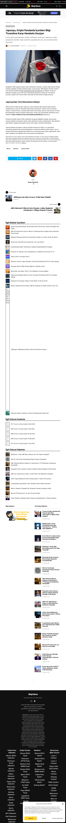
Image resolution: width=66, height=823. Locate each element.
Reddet (44, 818)
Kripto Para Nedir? (39, 776)
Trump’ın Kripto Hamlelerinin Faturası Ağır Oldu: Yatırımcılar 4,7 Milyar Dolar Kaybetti (51, 513)
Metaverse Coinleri (54, 794)
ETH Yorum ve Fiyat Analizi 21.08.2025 (23, 443)
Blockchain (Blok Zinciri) (54, 751)
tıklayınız (24, 143)
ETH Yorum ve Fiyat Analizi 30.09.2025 (23, 424)
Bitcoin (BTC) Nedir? (40, 754)
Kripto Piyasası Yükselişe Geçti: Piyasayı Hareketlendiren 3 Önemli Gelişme (33, 498)
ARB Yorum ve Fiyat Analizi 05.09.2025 (23, 434)
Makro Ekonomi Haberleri (11, 776)
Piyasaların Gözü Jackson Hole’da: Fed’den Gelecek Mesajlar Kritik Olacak (33, 469)
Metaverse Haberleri (12, 820)
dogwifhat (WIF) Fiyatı (25, 797)
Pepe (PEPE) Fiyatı (25, 791)
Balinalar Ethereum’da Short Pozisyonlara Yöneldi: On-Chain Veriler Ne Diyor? (34, 237)
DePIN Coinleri (54, 789)
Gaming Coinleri (54, 778)
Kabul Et (30, 818)
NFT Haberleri (11, 813)
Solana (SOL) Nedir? (40, 760)
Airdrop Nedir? (39, 785)
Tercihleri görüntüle (57, 818)
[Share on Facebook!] (45, 158)
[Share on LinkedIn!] (50, 158)
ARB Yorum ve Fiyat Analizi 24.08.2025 (23, 438)
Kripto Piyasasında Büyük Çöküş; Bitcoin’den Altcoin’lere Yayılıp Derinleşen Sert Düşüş (35, 227)
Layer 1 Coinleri (54, 757)
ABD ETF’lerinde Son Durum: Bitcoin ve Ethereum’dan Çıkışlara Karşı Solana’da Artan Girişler (35, 232)
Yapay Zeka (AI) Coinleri (53, 767)
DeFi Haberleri (11, 816)
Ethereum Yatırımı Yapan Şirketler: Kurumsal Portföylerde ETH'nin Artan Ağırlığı (35, 261)
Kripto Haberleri (16, 22)
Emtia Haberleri (11, 804)
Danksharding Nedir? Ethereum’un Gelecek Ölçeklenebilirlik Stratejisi (31, 247)
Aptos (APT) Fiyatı (25, 776)
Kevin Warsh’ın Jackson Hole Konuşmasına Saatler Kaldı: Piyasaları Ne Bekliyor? (51, 537)
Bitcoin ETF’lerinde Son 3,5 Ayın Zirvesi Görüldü (25, 493)
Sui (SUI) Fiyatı (25, 786)
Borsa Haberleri (11, 809)
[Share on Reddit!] (40, 158)
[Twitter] (31, 701)
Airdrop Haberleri (11, 793)
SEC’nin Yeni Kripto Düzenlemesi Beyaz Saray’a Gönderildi (28, 459)
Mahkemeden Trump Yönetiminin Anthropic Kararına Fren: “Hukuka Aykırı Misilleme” (49, 526)
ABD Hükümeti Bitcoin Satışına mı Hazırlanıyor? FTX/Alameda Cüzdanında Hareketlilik (33, 464)
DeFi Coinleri (53, 785)
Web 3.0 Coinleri (54, 800)
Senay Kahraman (33, 182)
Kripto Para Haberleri (12, 751)
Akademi (37, 750)
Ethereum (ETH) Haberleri (11, 763)
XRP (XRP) (44, 1)
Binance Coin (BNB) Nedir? (40, 770)
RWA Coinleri (53, 782)
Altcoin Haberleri (11, 770)
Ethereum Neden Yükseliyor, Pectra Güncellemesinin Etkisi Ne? (30, 413)
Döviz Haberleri (11, 798)
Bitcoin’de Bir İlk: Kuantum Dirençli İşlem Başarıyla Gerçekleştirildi (50, 558)
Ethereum (15, 148)
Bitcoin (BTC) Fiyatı (25, 754)
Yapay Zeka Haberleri (11, 783)
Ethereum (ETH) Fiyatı (25, 760)
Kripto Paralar (25, 750)
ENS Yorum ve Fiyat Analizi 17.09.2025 (23, 429)
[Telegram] (34, 701)
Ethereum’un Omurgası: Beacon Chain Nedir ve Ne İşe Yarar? (29, 281)
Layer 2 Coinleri (54, 762)
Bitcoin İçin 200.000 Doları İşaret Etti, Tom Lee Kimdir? (27, 242)
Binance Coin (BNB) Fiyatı (25, 765)
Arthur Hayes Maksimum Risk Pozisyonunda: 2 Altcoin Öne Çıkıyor (31, 478)
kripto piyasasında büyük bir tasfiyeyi (30, 91)
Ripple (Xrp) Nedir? (39, 765)
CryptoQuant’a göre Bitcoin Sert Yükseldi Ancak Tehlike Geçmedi (30, 483)
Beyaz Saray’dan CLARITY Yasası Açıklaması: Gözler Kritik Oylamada (50, 668)
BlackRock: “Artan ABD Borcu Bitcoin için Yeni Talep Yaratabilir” (51, 548)
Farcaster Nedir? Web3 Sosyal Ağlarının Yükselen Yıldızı (28, 266)
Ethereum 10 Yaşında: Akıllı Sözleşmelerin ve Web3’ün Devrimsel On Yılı (32, 252)
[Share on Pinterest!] (55, 158)
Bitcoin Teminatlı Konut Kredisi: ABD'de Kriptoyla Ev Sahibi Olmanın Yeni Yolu (34, 286)
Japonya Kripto (25, 148)
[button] (63, 804)
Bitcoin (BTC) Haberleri (11, 757)
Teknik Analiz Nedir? (40, 781)
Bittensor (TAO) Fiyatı (25, 781)
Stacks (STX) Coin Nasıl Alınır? (20, 256)
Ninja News (8, 22)
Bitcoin (8, 148)
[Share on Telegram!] (34, 158)
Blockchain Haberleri (11, 788)
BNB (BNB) (27, 1)
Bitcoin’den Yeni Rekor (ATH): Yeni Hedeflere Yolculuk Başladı (29, 271)
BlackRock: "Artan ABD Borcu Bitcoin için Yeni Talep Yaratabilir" (30, 454)
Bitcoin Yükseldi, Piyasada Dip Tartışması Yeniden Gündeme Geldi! (31, 488)
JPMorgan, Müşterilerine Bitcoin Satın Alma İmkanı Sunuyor (29, 349)
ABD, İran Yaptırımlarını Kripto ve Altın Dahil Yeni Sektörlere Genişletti (32, 474)
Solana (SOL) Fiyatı (25, 770)
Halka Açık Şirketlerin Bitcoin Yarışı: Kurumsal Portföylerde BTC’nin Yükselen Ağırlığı (34, 276)
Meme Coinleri (54, 773)
